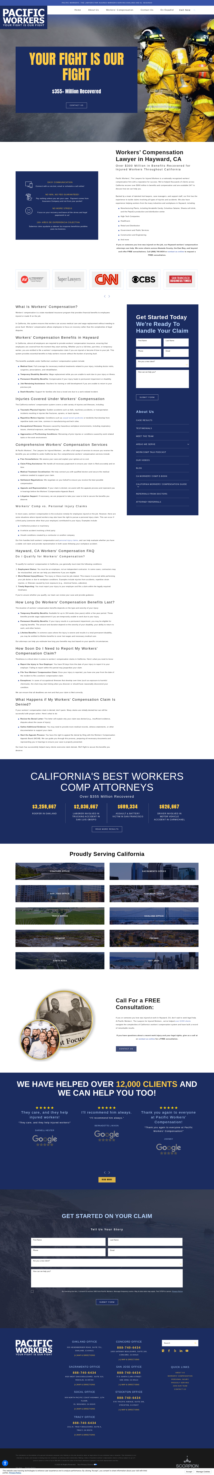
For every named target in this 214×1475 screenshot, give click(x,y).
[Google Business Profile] (163, 1350)
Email (168, 351)
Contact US (76, 105)
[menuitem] (80, 10)
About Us (180, 1373)
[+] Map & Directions (84, 1355)
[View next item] (109, 296)
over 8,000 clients (183, 1021)
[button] (5, 1463)
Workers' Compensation (180, 1376)
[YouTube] (187, 1350)
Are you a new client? (146, 361)
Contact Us (126, 1049)
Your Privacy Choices (85, 1464)
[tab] (188, 444)
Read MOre (107, 1179)
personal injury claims (68, 540)
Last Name (170, 341)
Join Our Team (180, 1386)
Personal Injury (180, 1379)
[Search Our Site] (194, 10)
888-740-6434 (129, 1347)
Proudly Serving (180, 1383)
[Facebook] (169, 1350)
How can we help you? (147, 372)
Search (167, 1343)
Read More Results (107, 829)
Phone (140, 351)
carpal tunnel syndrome (73, 418)
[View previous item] (105, 296)
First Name (142, 341)
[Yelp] (175, 1350)
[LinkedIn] (181, 1350)
